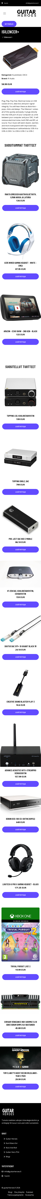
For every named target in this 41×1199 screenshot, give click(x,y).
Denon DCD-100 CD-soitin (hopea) (20, 818)
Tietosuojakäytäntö (15, 1195)
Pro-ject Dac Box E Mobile (20, 538)
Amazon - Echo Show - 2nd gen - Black (20, 331)
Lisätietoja (20, 91)
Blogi (8, 1156)
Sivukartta (29, 1195)
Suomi (6, 3)
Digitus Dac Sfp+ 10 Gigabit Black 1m (20, 646)
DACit (25, 75)
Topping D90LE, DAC (20, 481)
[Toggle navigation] (5, 13)
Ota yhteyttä (19, 1192)
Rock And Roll (11, 1148)
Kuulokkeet (17, 75)
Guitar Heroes (11, 1139)
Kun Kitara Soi (11, 1143)
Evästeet (29, 1192)
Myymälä (9, 24)
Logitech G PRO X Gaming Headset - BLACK (21, 884)
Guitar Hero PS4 (12, 1152)
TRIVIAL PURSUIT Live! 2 (21, 966)
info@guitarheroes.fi (32, 3)
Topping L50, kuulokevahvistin (20, 415)
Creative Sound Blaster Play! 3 (21, 701)
